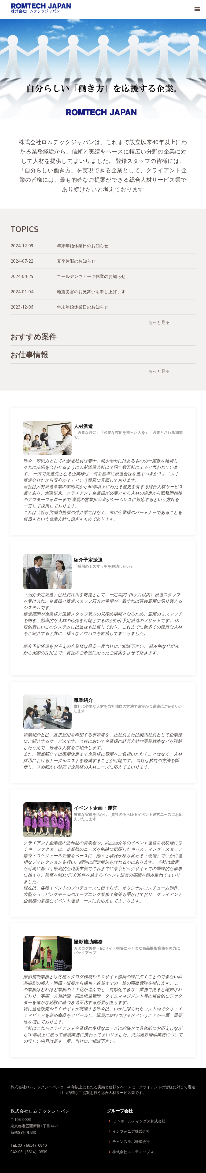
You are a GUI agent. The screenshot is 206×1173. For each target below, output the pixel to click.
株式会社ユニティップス (133, 1152)
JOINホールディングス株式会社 (138, 1121)
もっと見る (159, 322)
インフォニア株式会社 (131, 1131)
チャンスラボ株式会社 (131, 1141)
